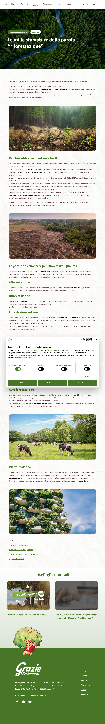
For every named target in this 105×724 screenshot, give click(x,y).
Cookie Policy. (52, 350)
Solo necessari (52, 383)
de (94, 4)
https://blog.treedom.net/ (18, 545)
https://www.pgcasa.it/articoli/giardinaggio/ (25, 554)
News (59, 4)
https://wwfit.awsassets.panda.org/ (21, 550)
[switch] (41, 368)
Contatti (69, 4)
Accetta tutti (82, 383)
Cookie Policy (32, 695)
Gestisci (88, 376)
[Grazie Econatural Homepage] (6, 4)
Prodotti (24, 4)
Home (13, 4)
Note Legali (43, 695)
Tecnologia (47, 4)
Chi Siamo (35, 4)
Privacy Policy (38, 350)
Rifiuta (22, 383)
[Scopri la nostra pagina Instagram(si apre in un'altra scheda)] (23, 701)
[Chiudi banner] (96, 339)
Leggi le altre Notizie (16, 559)
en (87, 4)
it (83, 4)
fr (90, 4)
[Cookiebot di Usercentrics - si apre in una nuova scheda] (83, 339)
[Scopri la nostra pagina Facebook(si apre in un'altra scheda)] (17, 701)
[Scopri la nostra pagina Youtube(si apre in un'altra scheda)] (30, 701)
